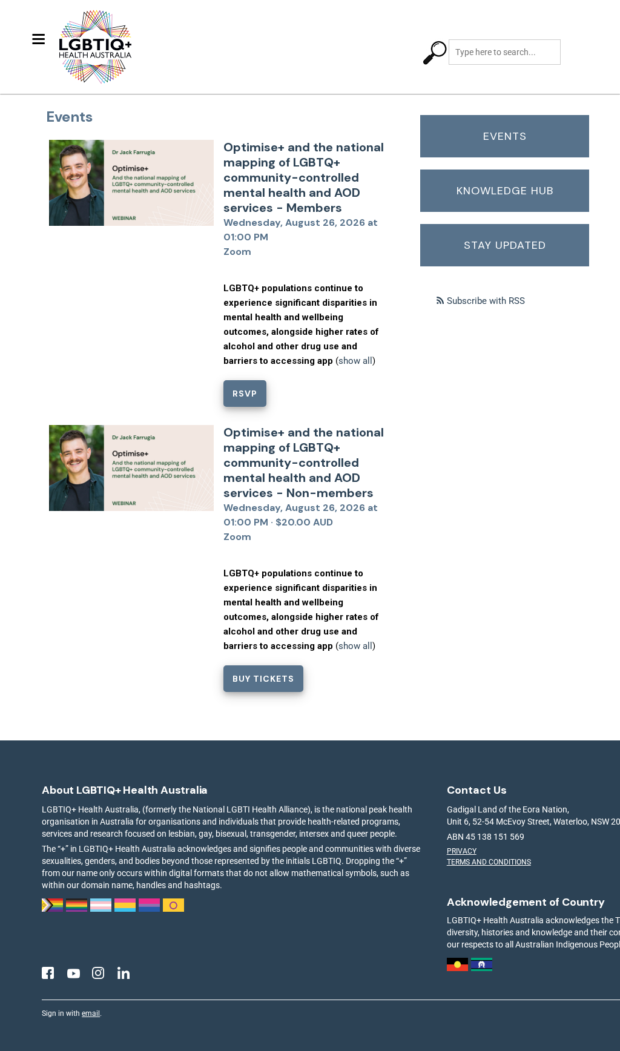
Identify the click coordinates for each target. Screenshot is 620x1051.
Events (505, 136)
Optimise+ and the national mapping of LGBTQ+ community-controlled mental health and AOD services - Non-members (303, 462)
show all (355, 360)
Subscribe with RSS (486, 300)
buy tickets (263, 678)
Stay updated (505, 245)
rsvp (244, 393)
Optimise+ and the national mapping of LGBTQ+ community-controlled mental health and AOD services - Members (303, 177)
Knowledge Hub (505, 190)
